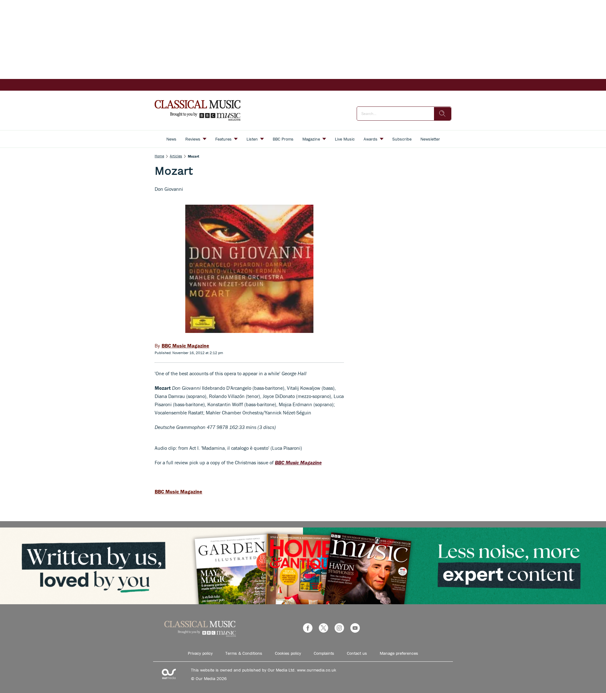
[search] (442, 113)
